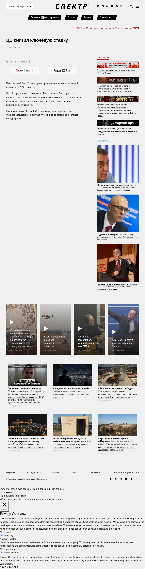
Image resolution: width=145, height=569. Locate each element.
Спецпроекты (107, 17)
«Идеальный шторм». (118, 237)
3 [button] (76, 357)
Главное (35, 17)
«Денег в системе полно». (116, 187)
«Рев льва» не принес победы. (117, 392)
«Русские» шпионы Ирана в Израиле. (117, 444)
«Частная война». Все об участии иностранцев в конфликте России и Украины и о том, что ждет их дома (115, 88)
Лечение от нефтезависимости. (117, 286)
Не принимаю (18, 495)
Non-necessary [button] (7, 549)
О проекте (10, 472)
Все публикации (34, 472)
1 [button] (68, 357)
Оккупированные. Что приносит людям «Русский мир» (116, 71)
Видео (87, 17)
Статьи (71, 17)
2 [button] (72, 357)
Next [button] (142, 329)
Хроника (54, 17)
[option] (22, 329)
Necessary (7, 535)
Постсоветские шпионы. (26, 395)
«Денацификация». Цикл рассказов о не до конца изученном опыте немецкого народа (117, 131)
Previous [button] (2, 329)
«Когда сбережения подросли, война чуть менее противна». (72, 442)
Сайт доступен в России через (108, 28)
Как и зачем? (6, 492)
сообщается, (35, 93)
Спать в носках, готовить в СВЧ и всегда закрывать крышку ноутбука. (26, 442)
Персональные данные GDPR (126, 472)
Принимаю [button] (5, 495)
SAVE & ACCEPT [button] (9, 567)
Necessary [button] (5, 532)
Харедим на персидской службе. (71, 391)
